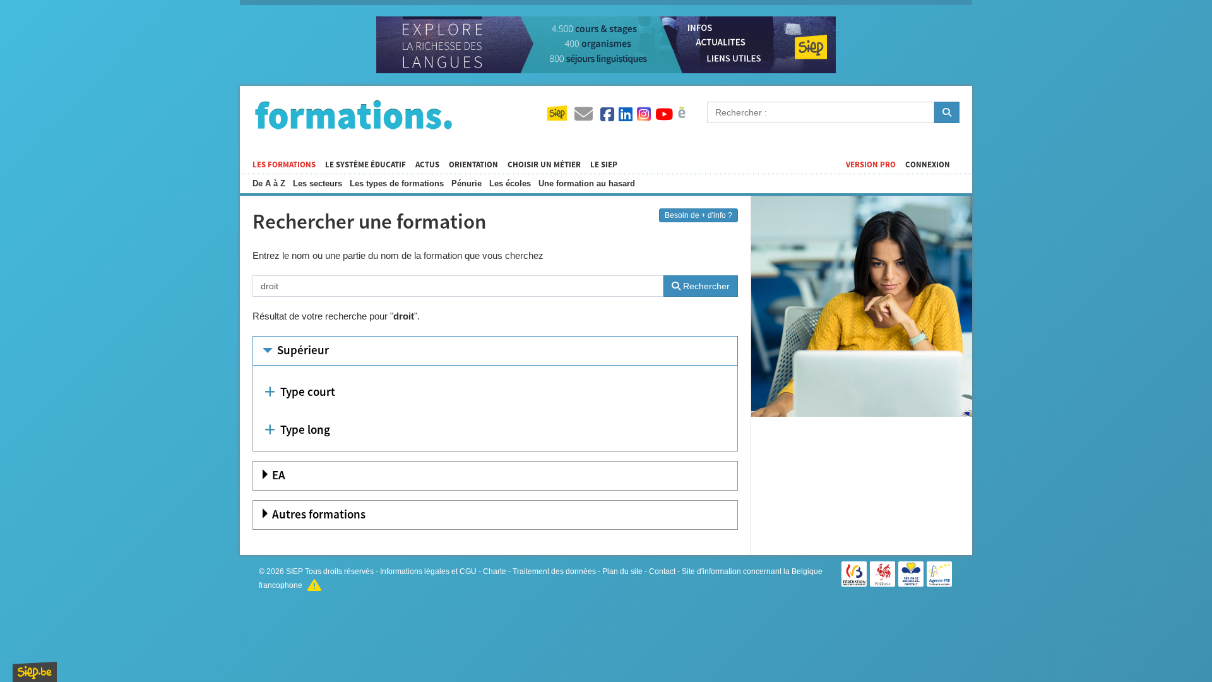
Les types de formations (397, 183)
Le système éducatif (365, 164)
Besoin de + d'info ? (698, 215)
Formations (353, 114)
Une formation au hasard (586, 183)
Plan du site (622, 571)
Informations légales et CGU (428, 571)
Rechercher (705, 286)
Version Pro (871, 164)
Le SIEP (603, 164)
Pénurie (466, 183)
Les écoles (510, 183)
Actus (427, 164)
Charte (494, 571)
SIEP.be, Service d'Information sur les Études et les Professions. (35, 672)
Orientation (473, 164)
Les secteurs (317, 183)
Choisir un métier (544, 164)
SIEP (294, 571)
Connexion (927, 164)
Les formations (284, 164)
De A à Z (268, 183)
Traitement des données (554, 571)
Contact (662, 571)
